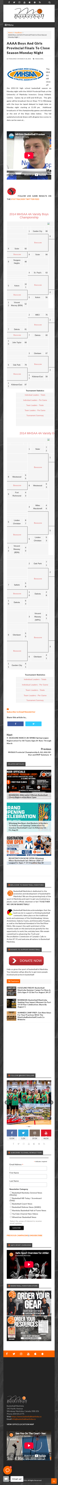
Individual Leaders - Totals (35, 395)
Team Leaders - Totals (35, 405)
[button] (7, 1102)
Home (10, 33)
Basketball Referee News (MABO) (26, 1207)
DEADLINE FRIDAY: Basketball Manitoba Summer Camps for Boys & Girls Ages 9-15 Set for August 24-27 (34, 990)
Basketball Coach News (22, 1204)
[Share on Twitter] (33, 724)
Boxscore (38, 243)
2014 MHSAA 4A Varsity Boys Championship (29, 215)
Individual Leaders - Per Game (35, 400)
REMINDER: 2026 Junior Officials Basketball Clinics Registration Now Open (28, 796)
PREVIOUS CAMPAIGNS (17, 1235)
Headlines (18, 33)
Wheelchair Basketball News (24, 1217)
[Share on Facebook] (15, 724)
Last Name (14, 1181)
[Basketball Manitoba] (29, 13)
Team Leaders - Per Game (35, 410)
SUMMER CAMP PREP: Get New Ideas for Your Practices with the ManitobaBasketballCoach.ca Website (34, 1016)
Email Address (16, 1164)
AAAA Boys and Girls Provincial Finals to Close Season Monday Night (28, 48)
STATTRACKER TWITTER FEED (25, 199)
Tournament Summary (35, 416)
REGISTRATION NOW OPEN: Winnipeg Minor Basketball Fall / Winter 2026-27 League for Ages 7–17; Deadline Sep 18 (26, 860)
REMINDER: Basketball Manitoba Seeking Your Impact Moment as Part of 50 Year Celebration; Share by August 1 (34, 1003)
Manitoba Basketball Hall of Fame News (29, 1210)
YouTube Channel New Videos (25, 1214)
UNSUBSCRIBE (35, 1235)
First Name (14, 1173)
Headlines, (39, 59)
